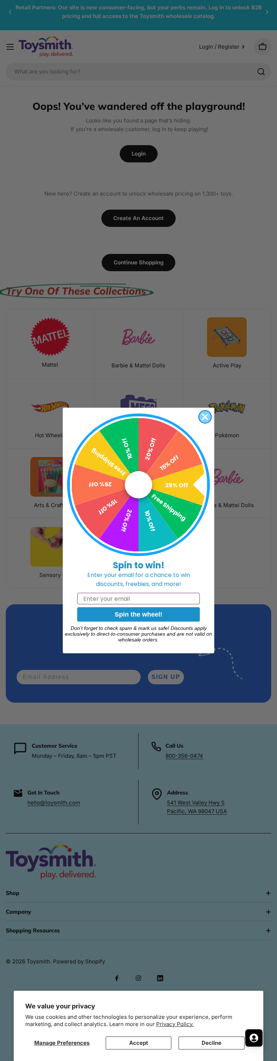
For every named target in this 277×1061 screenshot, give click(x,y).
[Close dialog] (205, 417)
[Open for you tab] (254, 1038)
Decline (211, 1042)
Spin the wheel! (138, 614)
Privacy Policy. (175, 1024)
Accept (138, 1042)
